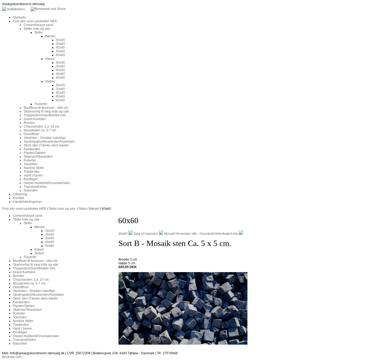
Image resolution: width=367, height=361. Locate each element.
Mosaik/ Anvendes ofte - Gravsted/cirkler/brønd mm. (201, 234)
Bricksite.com (11, 357)
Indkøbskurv (16, 9)
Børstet (94, 209)
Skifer (82, 209)
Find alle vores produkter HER (24, 209)
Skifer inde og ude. (62, 209)
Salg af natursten (146, 234)
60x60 (123, 234)
